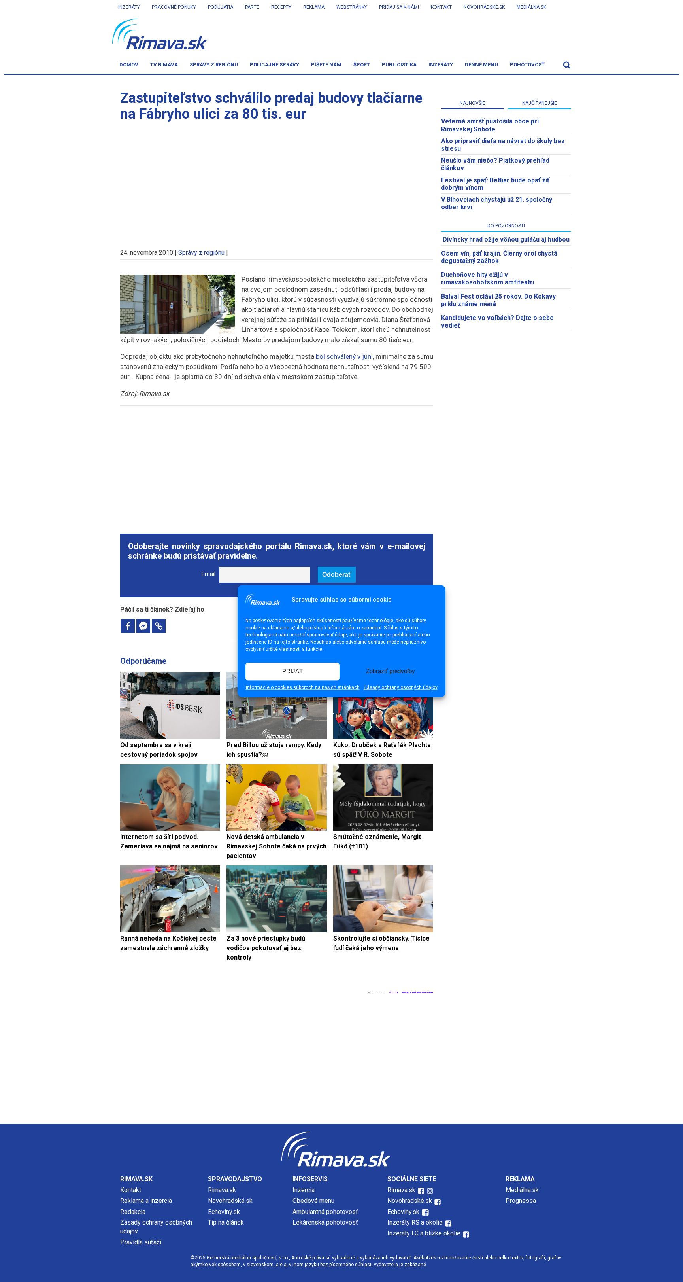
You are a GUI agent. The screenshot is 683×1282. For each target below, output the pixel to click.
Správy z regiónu (214, 65)
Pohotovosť (527, 65)
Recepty (281, 7)
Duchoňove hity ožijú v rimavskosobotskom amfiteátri (487, 278)
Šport (361, 65)
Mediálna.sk (531, 7)
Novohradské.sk (230, 1200)
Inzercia (303, 1190)
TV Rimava (164, 65)
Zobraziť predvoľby (390, 671)
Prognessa (521, 1200)
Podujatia (220, 7)
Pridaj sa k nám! (399, 7)
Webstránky (351, 7)
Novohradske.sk (484, 7)
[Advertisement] (276, 181)
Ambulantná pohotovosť (326, 1212)
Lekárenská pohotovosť (326, 1222)
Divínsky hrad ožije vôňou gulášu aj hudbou (506, 239)
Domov (128, 65)
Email (208, 574)
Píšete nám (326, 65)
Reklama (314, 7)
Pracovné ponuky (174, 7)
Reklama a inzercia (146, 1200)
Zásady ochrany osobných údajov (401, 687)
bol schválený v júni (344, 356)
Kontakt (441, 7)
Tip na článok (226, 1222)
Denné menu (481, 65)
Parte (252, 7)
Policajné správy (274, 65)
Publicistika (399, 65)
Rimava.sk (222, 1190)
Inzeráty (129, 7)
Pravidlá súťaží (140, 1242)
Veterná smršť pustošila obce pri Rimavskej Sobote (490, 125)
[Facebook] (128, 626)
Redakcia (132, 1212)
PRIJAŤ (292, 671)
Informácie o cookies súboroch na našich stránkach (303, 687)
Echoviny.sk (224, 1212)
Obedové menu (313, 1200)
